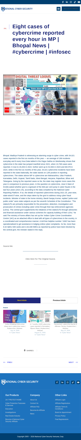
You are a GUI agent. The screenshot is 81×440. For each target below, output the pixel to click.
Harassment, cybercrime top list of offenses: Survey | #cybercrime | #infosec (65, 326)
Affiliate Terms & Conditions (61, 408)
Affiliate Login (60, 400)
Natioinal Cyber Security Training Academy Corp (34, 57)
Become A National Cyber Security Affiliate (14, 420)
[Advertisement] (40, 134)
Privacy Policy (60, 416)
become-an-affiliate (37, 410)
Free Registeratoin (61, 419)
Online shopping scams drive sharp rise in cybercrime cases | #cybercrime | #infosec (14, 326)
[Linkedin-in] (67, 2)
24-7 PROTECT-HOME (13, 400)
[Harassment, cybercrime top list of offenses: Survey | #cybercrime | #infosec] (65, 316)
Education (9, 409)
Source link (8, 246)
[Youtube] (79, 2)
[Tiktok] (75, 2)
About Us (33, 400)
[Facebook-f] (63, 2)
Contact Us (34, 403)
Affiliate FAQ (34, 407)
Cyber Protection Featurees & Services (15, 404)
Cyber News (63, 57)
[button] (58, 9)
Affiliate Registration (62, 403)
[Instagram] (71, 2)
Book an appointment (63, 412)
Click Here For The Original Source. (41, 259)
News (32, 414)
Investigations (10, 412)
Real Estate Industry (12, 416)
